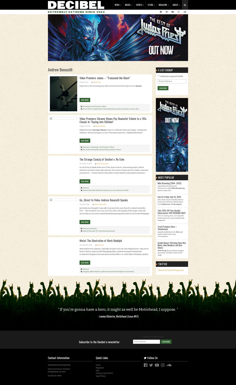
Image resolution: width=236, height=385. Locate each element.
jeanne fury (106, 190)
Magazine (163, 4)
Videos (104, 106)
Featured (86, 188)
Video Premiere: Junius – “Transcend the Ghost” (105, 78)
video (137, 109)
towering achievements (107, 231)
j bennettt (98, 190)
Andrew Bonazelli (104, 109)
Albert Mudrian (95, 271)
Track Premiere (95, 106)
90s (84, 150)
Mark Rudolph (118, 271)
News (117, 4)
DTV (96, 231)
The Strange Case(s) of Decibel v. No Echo (102, 159)
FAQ (97, 371)
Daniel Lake (97, 82)
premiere (118, 109)
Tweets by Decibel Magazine (171, 270)
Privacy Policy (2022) (104, 373)
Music (128, 4)
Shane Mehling (100, 126)
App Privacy (101, 376)
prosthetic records (128, 109)
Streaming (86, 106)
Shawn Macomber (102, 164)
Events (139, 4)
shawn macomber (122, 190)
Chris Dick (100, 245)
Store (151, 4)
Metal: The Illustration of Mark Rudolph (101, 240)
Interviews (86, 147)
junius (113, 109)
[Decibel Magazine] (76, 4)
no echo (113, 190)
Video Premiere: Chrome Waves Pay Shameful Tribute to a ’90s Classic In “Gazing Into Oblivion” (113, 120)
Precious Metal (129, 271)
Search (186, 7)
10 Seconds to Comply (90, 109)
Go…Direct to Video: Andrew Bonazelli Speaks (104, 200)
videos (119, 150)
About (176, 4)
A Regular (86, 271)
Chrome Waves (104, 150)
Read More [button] (85, 100)
